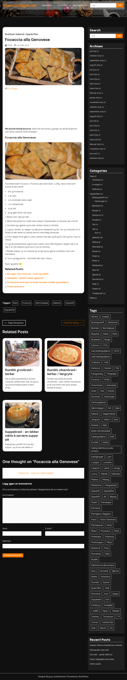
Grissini (111, 391)
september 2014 (97, 60)
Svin (96, 233)
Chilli (106, 362)
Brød (15, 303)
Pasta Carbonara (108, 519)
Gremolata (111, 385)
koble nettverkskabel (100, 431)
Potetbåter (96, 537)
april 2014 (94, 84)
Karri (116, 419)
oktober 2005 (96, 158)
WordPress (83, 676)
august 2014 (95, 65)
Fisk (93, 224)
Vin (111, 628)
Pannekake (106, 502)
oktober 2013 (95, 107)
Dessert (95, 220)
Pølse (94, 261)
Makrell (104, 474)
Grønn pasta (95, 664)
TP (118, 616)
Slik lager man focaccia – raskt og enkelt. (28, 274)
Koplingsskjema (98, 436)
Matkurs (94, 479)
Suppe (95, 288)
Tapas (105, 611)
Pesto (109, 525)
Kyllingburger (97, 457)
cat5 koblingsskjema (100, 351)
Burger (95, 210)
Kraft (112, 436)
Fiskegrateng (97, 374)
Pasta (93, 519)
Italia (117, 408)
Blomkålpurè (108, 328)
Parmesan (95, 508)
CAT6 (116, 351)
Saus (94, 270)
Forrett (106, 379)
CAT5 (105, 345)
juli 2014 (93, 70)
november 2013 (96, 102)
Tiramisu (95, 616)
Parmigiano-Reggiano (101, 514)
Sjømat (95, 275)
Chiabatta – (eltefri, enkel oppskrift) (25, 278)
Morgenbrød (111, 485)
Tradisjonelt (97, 293)
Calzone (95, 345)
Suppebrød (96, 599)
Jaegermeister (109, 414)
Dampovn (96, 215)
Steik (94, 284)
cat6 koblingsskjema (100, 357)
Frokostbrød (96, 385)
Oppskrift (69, 303)
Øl (105, 497)
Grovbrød (95, 396)
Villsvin (103, 628)
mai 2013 (93, 130)
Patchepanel (97, 525)
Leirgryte (95, 468)
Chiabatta (95, 362)
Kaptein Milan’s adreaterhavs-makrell (106, 645)
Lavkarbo (107, 462)
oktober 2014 (95, 56)
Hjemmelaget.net (20, 5)
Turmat (94, 622)
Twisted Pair (107, 622)
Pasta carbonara (15, 286)
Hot (109, 408)
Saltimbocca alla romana (102, 565)
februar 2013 (95, 144)
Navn (5, 528)
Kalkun (107, 419)
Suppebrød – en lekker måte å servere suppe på (22, 435)
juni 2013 (93, 126)
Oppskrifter (47, 5)
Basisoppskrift (98, 197)
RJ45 (106, 548)
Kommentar (8, 495)
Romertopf (96, 554)
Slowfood (96, 279)
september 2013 (97, 111)
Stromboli (95, 594)
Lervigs (116, 468)
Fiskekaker (112, 374)
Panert (95, 251)
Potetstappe (97, 542)
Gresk (93, 391)
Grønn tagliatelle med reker (102, 659)
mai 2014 (93, 79)
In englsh (96, 184)
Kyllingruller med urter (99, 650)
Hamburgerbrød (98, 402)
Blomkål (95, 328)
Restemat (96, 265)
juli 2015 (93, 51)
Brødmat (10, 34)
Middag (105, 479)
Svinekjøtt (108, 605)
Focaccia (26, 303)
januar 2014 (95, 98)
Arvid (9, 45)
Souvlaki (95, 582)
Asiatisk (105, 317)
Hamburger (100, 201)
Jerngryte (95, 419)
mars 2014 (94, 88)
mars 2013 (94, 139)
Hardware (96, 180)
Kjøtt (104, 425)
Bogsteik (95, 334)
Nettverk (96, 189)
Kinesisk (94, 425)
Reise (92, 298)
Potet (94, 256)
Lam (109, 457)
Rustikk (94, 559)
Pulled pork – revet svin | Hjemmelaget (36, 473)
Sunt (106, 594)
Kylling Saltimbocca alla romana (102, 449)
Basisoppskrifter (80, 5)
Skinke (94, 576)
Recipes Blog (44, 676)
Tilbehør (115, 611)
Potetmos (109, 537)
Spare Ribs (96, 588)
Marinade (96, 247)
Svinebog (95, 605)
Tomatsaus (108, 616)
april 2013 (94, 135)
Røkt (107, 554)
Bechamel (112, 322)
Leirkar (106, 468)
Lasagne (95, 462)
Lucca (94, 474)
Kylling (95, 242)
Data (92, 176)
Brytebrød (95, 339)
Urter (93, 628)
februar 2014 (95, 93)
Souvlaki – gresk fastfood (101, 654)
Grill (94, 229)
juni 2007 (93, 153)
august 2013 (95, 116)
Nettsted (6, 541)
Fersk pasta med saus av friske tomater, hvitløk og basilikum (38, 282)
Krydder (94, 442)
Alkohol (94, 317)
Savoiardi (104, 571)
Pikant (94, 531)
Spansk (106, 582)
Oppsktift (95, 497)
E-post (49, 528)
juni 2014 (93, 74)
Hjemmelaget (42, 303)
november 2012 (96, 149)
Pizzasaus (105, 531)
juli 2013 (93, 121)
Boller (106, 334)
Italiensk (20, 34)
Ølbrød (113, 497)
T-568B (94, 611)
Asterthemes (59, 676)
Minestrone (96, 485)
